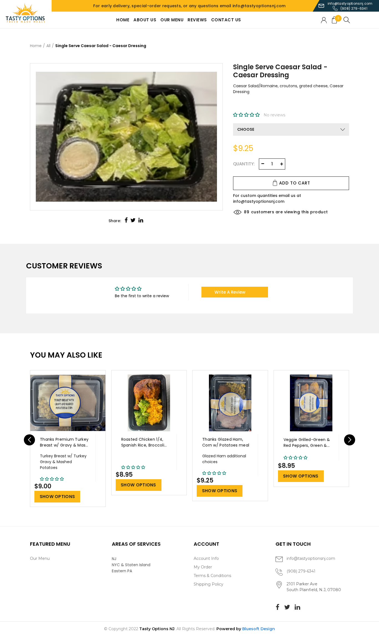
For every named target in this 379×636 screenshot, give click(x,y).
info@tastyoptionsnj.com (350, 3)
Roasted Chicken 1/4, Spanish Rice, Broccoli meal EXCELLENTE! (143, 442)
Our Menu (171, 20)
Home (122, 20)
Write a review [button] (229, 292)
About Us (144, 20)
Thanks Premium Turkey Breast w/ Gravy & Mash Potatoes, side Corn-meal (64, 442)
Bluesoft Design (258, 628)
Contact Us (226, 20)
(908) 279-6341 (353, 8)
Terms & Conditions (212, 575)
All (48, 45)
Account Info (206, 558)
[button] (247, 115)
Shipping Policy (208, 584)
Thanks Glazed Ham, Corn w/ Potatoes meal (225, 442)
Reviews (197, 20)
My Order (203, 567)
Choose (245, 129)
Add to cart (294, 183)
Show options (57, 496)
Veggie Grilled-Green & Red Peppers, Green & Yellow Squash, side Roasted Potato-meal (307, 443)
